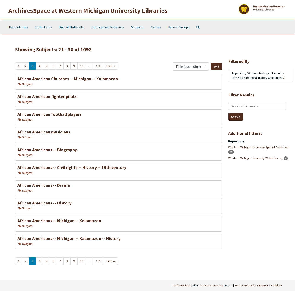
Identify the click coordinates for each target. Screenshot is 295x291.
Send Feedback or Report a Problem (258, 285)
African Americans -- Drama (43, 185)
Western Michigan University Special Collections (259, 147)
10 (81, 66)
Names (156, 27)
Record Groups (178, 27)
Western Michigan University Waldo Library (256, 158)
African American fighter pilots (47, 96)
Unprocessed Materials (107, 27)
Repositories (18, 27)
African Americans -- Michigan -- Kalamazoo (59, 220)
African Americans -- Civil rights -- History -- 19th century (71, 167)
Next (110, 66)
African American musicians (43, 132)
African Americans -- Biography (47, 149)
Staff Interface (181, 285)
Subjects (137, 27)
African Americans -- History (44, 203)
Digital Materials (71, 27)
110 (98, 66)
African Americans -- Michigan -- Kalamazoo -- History (69, 238)
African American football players (49, 114)
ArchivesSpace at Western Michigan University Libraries (87, 10)
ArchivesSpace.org (211, 285)
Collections (43, 27)
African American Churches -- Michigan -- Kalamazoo (67, 78)
